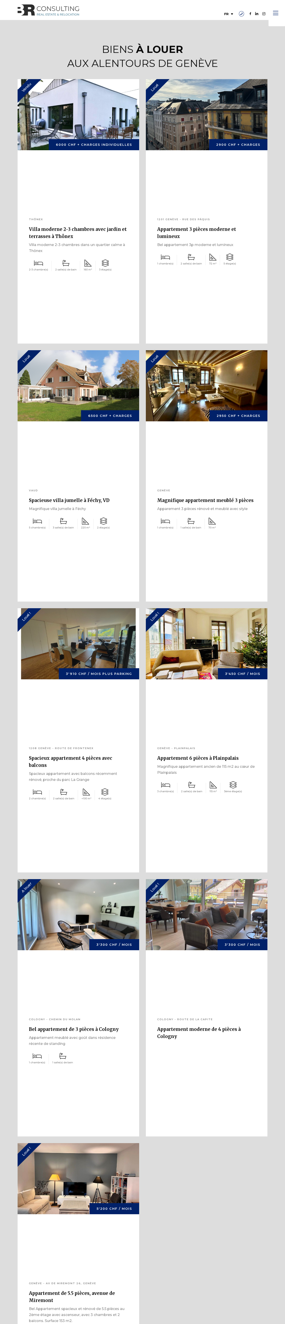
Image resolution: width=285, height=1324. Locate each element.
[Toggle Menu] (277, 13)
